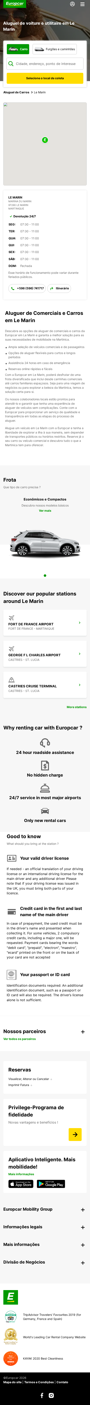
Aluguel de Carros (16, 92)
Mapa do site (12, 1382)
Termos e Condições (39, 1382)
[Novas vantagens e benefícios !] (75, 1134)
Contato (62, 1382)
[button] (45, 140)
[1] (45, 575)
